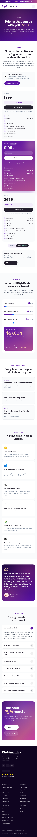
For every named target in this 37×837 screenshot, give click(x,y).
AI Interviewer (6, 784)
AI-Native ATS (6, 795)
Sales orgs (23, 795)
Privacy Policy (5, 833)
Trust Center (23, 833)
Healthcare (23, 793)
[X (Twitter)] (8, 765)
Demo (3, 811)
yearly (22, 245)
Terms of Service (14, 833)
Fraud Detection (6, 790)
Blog (3, 809)
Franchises (23, 798)
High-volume (23, 790)
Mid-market (23, 787)
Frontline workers (25, 801)
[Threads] (12, 765)
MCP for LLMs (6, 793)
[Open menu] (33, 6)
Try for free (17, 158)
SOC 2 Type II (6, 771)
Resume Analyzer (7, 787)
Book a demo (18, 107)
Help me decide (11, 83)
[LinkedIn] (3, 765)
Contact (22, 809)
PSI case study (6, 823)
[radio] (3, 774)
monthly (12, 245)
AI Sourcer (5, 798)
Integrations (5, 801)
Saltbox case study (7, 817)
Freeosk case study (7, 820)
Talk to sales (10, 263)
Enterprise (23, 784)
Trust (21, 811)
